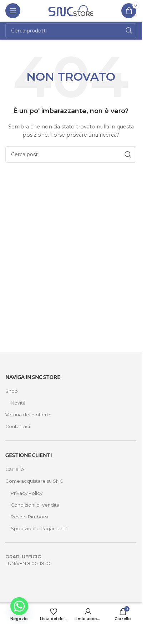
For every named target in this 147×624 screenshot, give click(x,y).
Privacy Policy (26, 493)
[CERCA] (128, 30)
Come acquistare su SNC (34, 481)
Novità (18, 403)
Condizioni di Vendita (35, 505)
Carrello (14, 469)
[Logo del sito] (71, 10)
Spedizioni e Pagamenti (38, 528)
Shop (11, 391)
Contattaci (17, 426)
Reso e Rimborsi (29, 516)
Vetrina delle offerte (28, 414)
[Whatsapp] (19, 606)
